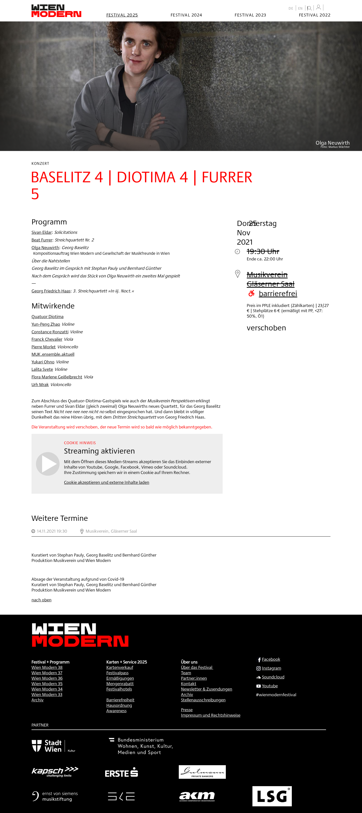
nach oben (41, 599)
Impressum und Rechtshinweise (210, 715)
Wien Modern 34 (47, 689)
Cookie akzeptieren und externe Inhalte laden (106, 482)
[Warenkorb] (328, 8)
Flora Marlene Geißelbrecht (57, 376)
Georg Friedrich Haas (51, 291)
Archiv (38, 699)
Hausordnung (119, 705)
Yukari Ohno (43, 361)
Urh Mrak (40, 384)
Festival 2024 (186, 15)
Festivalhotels (119, 689)
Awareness (116, 710)
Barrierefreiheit (120, 699)
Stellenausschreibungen (203, 699)
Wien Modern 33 (47, 694)
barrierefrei (278, 293)
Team (186, 672)
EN (300, 8)
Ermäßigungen (120, 678)
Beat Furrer (42, 240)
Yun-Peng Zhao (46, 324)
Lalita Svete (42, 369)
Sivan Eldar (42, 232)
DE (291, 8)
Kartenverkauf (119, 667)
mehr (181, 531)
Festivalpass (117, 672)
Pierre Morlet (44, 346)
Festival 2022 (314, 15)
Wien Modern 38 (47, 667)
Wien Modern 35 (47, 683)
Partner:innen (194, 678)
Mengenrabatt (120, 683)
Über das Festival (196, 667)
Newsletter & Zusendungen (206, 689)
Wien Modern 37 (47, 672)
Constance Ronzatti (50, 331)
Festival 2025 (122, 15)
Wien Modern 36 (47, 678)
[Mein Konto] (318, 7)
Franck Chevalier (47, 339)
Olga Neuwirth (45, 247)
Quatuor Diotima (48, 316)
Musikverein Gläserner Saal (271, 279)
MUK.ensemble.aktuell (53, 354)
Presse (187, 709)
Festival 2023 (250, 15)
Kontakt (188, 683)
